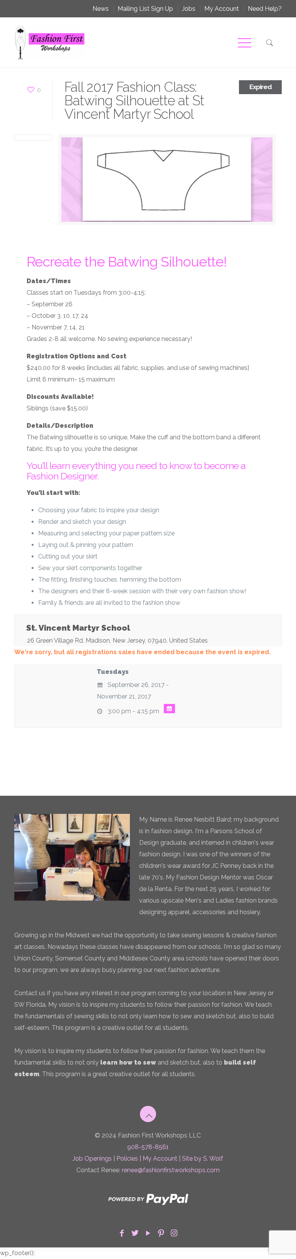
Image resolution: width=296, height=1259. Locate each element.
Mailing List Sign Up (145, 8)
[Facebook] (121, 1233)
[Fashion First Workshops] (49, 42)
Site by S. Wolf (202, 1158)
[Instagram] (174, 1233)
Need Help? (265, 8)
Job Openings (92, 1158)
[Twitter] (135, 1233)
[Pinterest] (161, 1233)
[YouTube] (148, 1233)
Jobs (188, 8)
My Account (221, 8)
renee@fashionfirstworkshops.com (171, 1170)
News (100, 8)
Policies (127, 1158)
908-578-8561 (148, 1147)
